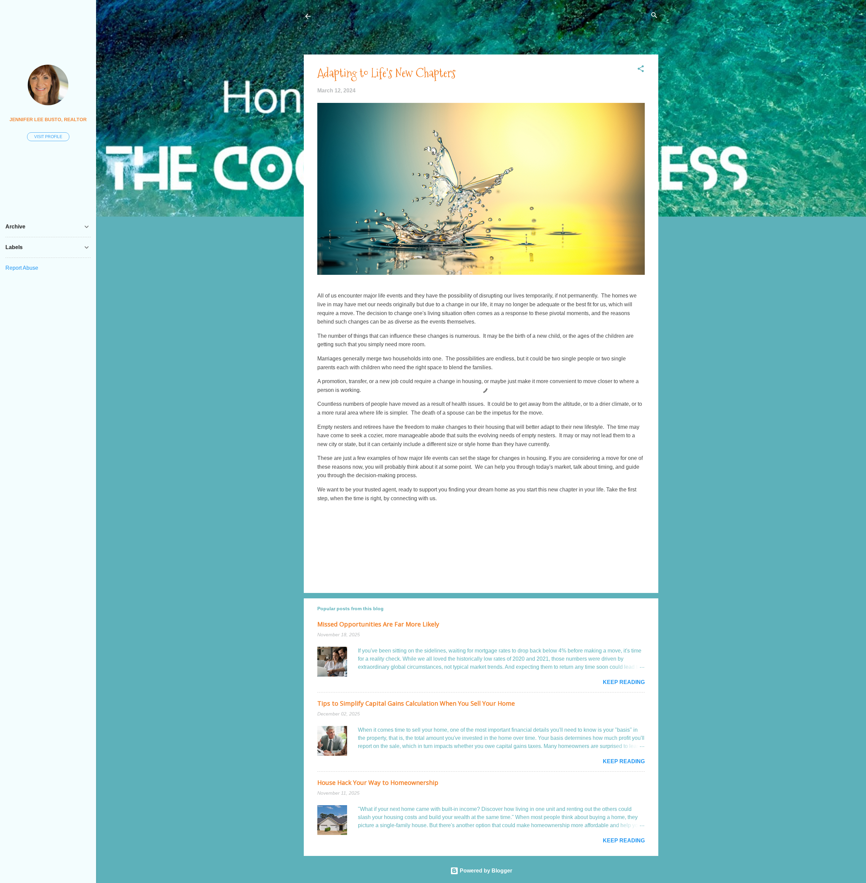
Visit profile (48, 136)
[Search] (654, 15)
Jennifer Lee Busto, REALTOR (48, 119)
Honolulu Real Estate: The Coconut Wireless (383, 16)
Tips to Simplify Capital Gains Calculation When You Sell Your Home (416, 703)
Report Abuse (21, 268)
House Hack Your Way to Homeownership (377, 782)
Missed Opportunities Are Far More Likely (378, 624)
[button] (641, 69)
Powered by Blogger (485, 871)
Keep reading (624, 682)
